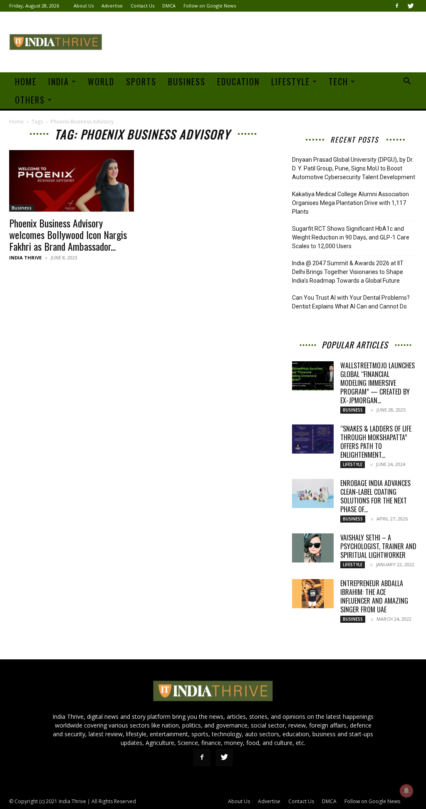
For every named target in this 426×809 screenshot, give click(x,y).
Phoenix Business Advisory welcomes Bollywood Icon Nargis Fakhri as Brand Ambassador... (68, 234)
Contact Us (142, 5)
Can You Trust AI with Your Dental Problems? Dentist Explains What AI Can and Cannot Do (351, 302)
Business (187, 81)
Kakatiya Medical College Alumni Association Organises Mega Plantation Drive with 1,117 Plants (350, 203)
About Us (84, 5)
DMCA (169, 5)
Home (26, 81)
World (101, 81)
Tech (338, 81)
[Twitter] (410, 6)
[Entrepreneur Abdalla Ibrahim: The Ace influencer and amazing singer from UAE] (313, 593)
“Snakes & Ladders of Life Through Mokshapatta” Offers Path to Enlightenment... (375, 442)
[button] (407, 82)
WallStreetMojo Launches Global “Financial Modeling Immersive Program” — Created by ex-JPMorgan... (377, 382)
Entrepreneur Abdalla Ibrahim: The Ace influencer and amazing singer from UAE (374, 596)
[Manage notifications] (406, 790)
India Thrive (25, 257)
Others (30, 100)
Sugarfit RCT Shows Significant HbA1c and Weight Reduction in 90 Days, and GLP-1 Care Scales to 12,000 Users (350, 237)
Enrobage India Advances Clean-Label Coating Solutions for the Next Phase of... (375, 496)
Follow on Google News (209, 5)
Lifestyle (290, 81)
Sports (141, 81)
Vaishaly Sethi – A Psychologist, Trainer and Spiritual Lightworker (378, 546)
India (58, 81)
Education (238, 81)
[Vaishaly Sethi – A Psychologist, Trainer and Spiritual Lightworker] (313, 547)
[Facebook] (397, 6)
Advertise (112, 5)
